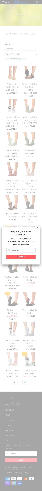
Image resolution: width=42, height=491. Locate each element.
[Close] (37, 228)
